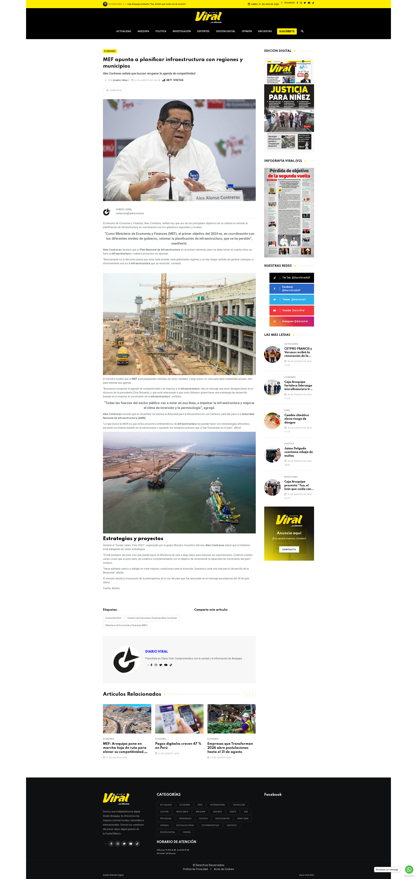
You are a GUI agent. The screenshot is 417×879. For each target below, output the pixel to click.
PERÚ (200, 805)
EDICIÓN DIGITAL (167, 832)
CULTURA (164, 812)
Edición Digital (225, 31)
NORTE (233, 812)
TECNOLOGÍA (239, 805)
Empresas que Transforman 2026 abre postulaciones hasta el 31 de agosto (178, 748)
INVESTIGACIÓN (222, 818)
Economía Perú (113, 618)
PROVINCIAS (165, 818)
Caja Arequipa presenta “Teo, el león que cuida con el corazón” (297, 485)
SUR (246, 812)
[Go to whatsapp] (409, 869)
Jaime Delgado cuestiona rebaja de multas (298, 452)
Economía (108, 739)
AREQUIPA (200, 812)
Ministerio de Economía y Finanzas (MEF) (126, 625)
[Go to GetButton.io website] (409, 876)
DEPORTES (232, 825)
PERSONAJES (185, 818)
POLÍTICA (203, 818)
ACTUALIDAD (166, 805)
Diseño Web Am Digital (113, 875)
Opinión (247, 31)
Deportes (203, 31)
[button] (247, 694)
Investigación (182, 31)
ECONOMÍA (185, 805)
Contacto (289, 549)
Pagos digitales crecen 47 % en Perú (126, 746)
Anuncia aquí (289, 535)
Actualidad (123, 31)
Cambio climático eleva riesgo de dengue (296, 419)
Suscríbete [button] (287, 31)
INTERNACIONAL (217, 805)
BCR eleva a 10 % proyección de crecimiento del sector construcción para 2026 (230, 748)
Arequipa (143, 31)
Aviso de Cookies (224, 869)
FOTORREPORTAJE (210, 825)
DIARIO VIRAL (120, 80)
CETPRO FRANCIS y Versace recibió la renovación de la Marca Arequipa (298, 352)
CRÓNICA (164, 825)
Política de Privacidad (195, 869)
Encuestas (265, 31)
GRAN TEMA (242, 818)
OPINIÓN (187, 832)
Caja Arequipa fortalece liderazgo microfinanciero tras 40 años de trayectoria (298, 386)
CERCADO (217, 812)
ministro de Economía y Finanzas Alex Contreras (152, 618)
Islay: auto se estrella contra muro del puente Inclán (157, 4)
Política (161, 31)
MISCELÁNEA (182, 812)
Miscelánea (291, 477)
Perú (287, 410)
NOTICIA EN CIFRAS (185, 825)
